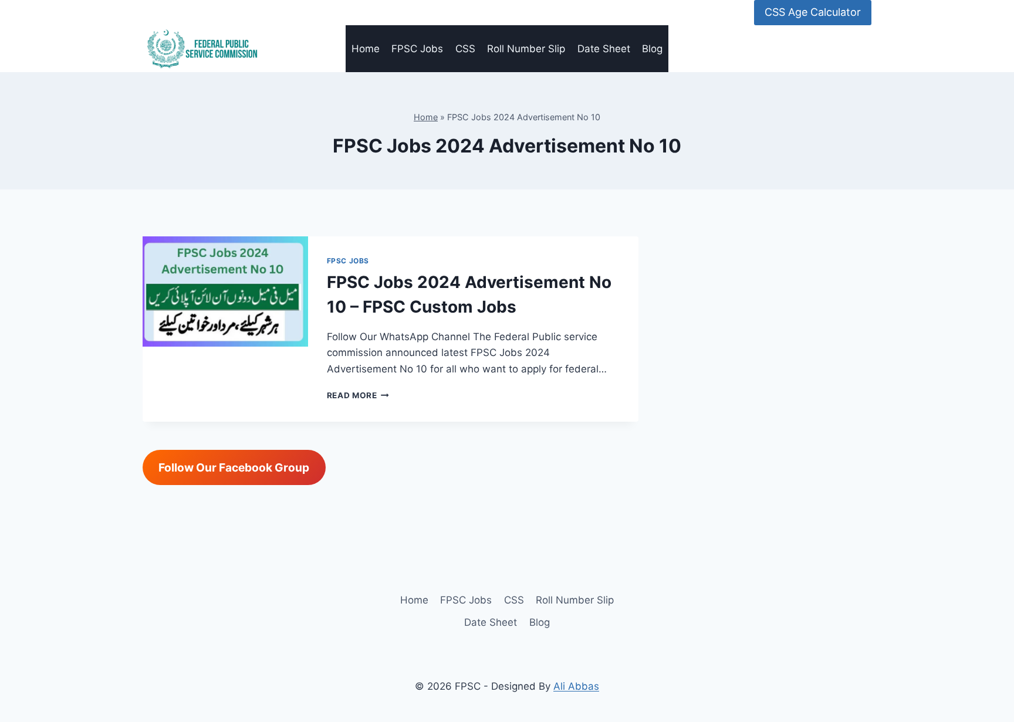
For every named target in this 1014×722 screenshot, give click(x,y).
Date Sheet (603, 49)
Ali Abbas (576, 686)
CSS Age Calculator (813, 12)
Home (365, 49)
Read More (358, 395)
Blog (652, 49)
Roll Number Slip (526, 49)
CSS (465, 49)
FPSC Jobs (417, 49)
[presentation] (225, 291)
